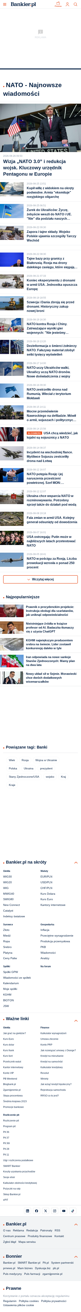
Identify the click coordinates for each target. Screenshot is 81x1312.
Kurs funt (8, 1056)
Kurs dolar (8, 1044)
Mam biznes (25, 1268)
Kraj (63, 776)
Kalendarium (11, 983)
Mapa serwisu (27, 1241)
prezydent (46, 768)
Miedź (7, 935)
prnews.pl (9, 1268)
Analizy (44, 958)
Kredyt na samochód (51, 1061)
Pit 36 (6, 1132)
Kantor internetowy (13, 1067)
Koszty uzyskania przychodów (19, 1171)
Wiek (12, 760)
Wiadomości (48, 952)
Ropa (6, 941)
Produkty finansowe (40, 1236)
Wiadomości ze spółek (17, 977)
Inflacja (44, 929)
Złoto (6, 929)
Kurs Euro (46, 899)
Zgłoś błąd (9, 1241)
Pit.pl (46, 1262)
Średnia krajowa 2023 (15, 1101)
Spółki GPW (10, 972)
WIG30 (7, 876)
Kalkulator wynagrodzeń (53, 1033)
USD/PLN (46, 882)
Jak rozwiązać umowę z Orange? (58, 1050)
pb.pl (56, 1268)
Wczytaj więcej (43, 579)
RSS (57, 1230)
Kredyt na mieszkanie (52, 1056)
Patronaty (46, 1230)
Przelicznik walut (12, 1061)
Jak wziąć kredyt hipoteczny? (56, 1084)
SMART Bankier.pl (29, 1262)
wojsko (50, 776)
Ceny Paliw (10, 958)
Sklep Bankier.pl (11, 1194)
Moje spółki (10, 988)
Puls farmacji (32, 1273)
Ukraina (28, 768)
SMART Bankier (11, 1166)
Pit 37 (6, 1137)
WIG (6, 888)
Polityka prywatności (53, 1301)
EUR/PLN (46, 876)
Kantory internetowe (52, 904)
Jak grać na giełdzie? (14, 1033)
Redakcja (32, 1230)
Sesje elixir (9, 1177)
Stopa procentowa (13, 1095)
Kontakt (59, 1236)
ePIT (5, 1200)
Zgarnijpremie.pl (12, 1090)
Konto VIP (8, 1073)
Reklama (18, 1230)
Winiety (44, 1078)
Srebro (7, 947)
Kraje (12, 784)
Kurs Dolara (47, 893)
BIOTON (8, 1000)
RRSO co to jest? (49, 1095)
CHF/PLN (46, 888)
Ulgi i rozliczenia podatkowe (18, 1160)
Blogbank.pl (9, 1084)
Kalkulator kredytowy (51, 1067)
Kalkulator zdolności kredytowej (20, 1183)
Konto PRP (46, 1044)
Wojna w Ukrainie (46, 760)
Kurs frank (8, 1050)
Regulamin (10, 1301)
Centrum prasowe (14, 1236)
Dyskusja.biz (43, 1268)
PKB (43, 947)
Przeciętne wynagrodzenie (56, 935)
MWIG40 (8, 893)
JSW (6, 1006)
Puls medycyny (12, 1273)
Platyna (7, 952)
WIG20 (7, 882)
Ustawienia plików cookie (18, 1305)
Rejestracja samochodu (53, 1090)
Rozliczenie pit (11, 1120)
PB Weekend (10, 1078)
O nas (7, 1230)
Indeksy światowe (14, 916)
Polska (13, 768)
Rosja (25, 760)
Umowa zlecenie (49, 1039)
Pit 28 (6, 1149)
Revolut (44, 1073)
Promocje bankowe (13, 1107)
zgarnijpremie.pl (52, 1273)
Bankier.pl (9, 1262)
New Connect (11, 904)
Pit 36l (6, 1143)
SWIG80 (8, 899)
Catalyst (8, 910)
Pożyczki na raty (11, 1188)
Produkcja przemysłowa (55, 941)
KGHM (7, 994)
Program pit (9, 1126)
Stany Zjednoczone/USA (24, 776)
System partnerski (62, 1262)
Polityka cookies (29, 1301)
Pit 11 (6, 1154)
